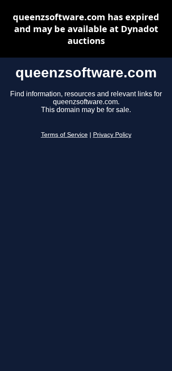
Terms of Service (64, 134)
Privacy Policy (112, 134)
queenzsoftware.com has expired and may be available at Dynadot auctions (86, 29)
